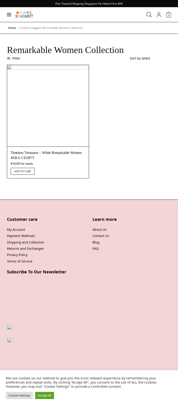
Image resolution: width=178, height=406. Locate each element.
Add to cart (22, 171)
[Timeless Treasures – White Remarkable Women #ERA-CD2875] (48, 106)
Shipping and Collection (25, 242)
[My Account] (159, 14)
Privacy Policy (17, 255)
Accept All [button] (44, 395)
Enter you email (19, 294)
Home (12, 28)
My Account (16, 229)
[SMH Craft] (24, 14)
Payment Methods (21, 236)
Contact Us (100, 236)
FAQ (95, 248)
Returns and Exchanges (25, 248)
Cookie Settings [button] (19, 395)
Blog (95, 242)
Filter (15, 58)
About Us (99, 229)
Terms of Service (19, 261)
